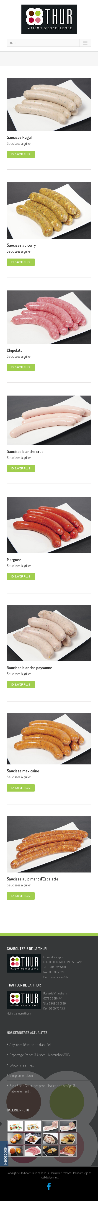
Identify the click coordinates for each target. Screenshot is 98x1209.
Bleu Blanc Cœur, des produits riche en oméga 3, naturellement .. (43, 1088)
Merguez (14, 559)
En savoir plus (20, 154)
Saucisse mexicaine (23, 770)
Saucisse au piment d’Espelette (32, 878)
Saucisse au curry (21, 245)
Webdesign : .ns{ (50, 1177)
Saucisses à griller (19, 143)
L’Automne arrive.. (22, 1065)
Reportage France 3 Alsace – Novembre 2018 (40, 1055)
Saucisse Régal (19, 137)
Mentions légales (82, 1173)
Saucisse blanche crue (25, 451)
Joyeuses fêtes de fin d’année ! (30, 1044)
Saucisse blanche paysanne (29, 667)
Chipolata (15, 350)
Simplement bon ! (22, 1075)
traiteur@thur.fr (22, 1013)
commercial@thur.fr (61, 977)
